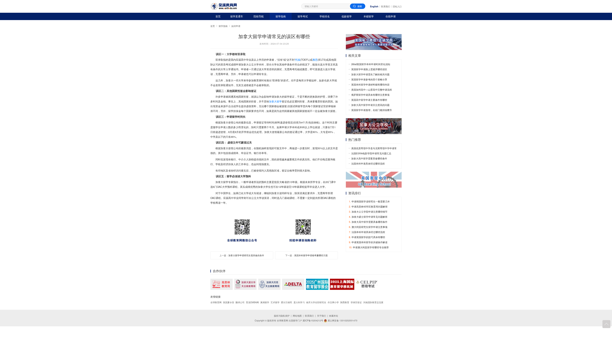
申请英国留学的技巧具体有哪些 (367, 237)
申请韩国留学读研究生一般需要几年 (369, 201)
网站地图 (297, 315)
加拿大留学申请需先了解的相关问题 (370, 74)
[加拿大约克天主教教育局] (269, 284)
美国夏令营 (228, 302)
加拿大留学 (275, 101)
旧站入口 (397, 6)
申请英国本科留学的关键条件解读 (368, 242)
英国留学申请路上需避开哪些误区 (369, 69)
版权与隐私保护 (282, 315)
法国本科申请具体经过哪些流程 (368, 163)
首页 (218, 16)
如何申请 (235, 26)
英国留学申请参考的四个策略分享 (369, 79)
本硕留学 (369, 16)
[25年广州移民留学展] (317, 284)
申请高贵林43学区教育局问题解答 (368, 206)
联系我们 (385, 6)
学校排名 (325, 16)
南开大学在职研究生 (316, 302)
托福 (297, 59)
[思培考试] (367, 284)
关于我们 (321, 315)
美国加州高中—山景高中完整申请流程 (371, 89)
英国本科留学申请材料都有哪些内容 (370, 84)
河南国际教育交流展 (373, 302)
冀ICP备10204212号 (313, 320)
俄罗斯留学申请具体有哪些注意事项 (370, 94)
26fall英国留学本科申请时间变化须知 (370, 64)
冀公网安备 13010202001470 (342, 320)
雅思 (315, 59)
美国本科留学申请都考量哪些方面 (311, 255)
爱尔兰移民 (286, 302)
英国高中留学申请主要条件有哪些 (369, 99)
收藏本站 (333, 315)
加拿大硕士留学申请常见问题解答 (368, 216)
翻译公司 (240, 302)
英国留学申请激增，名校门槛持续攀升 (371, 110)
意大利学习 (299, 302)
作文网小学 (333, 302)
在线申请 (391, 16)
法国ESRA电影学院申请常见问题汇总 (371, 153)
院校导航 (259, 16)
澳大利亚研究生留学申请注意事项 (368, 227)
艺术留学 (275, 302)
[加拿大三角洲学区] (293, 284)
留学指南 (281, 16)
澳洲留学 (264, 302)
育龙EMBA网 (252, 302)
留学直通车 (236, 16)
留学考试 (303, 16)
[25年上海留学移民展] (342, 284)
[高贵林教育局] (221, 284)
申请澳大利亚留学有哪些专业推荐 (369, 247)
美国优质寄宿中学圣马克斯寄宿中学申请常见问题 (374, 149)
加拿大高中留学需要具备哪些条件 (369, 158)
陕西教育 (344, 302)
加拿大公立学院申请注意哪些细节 (368, 211)
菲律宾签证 (356, 302)
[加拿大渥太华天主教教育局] (245, 284)
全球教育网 (216, 302)
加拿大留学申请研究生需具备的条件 (246, 255)
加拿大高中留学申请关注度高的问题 (370, 105)
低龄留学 (347, 16)
